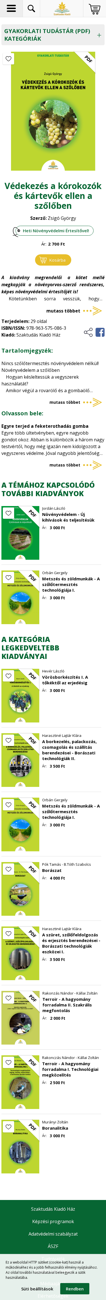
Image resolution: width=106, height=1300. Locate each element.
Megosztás (94, 332)
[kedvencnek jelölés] (8, 58)
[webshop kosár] (94, 9)
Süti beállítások (37, 1289)
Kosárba (57, 260)
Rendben (75, 1289)
